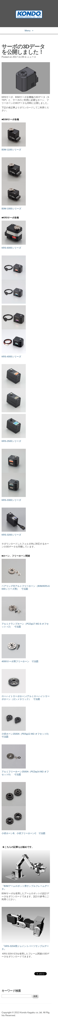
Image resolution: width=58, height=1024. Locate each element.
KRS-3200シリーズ (11, 534)
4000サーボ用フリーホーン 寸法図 (20, 661)
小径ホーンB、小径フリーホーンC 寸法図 (23, 833)
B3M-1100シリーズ (11, 149)
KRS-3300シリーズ (11, 500)
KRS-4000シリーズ (11, 356)
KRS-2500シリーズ (11, 441)
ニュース (31, 57)
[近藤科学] (29, 11)
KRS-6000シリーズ (11, 247)
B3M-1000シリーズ (11, 208)
